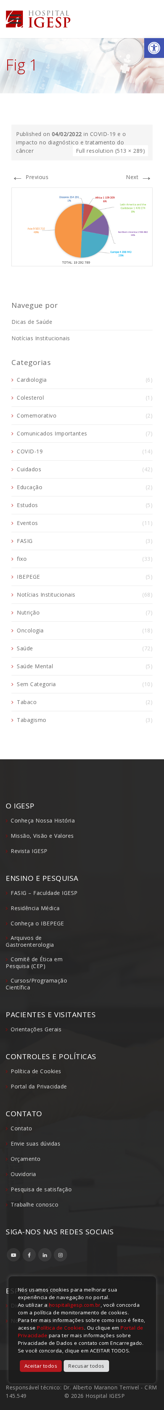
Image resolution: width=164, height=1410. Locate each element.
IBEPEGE (28, 576)
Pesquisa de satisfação (41, 1189)
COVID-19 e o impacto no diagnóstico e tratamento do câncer (71, 142)
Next (139, 177)
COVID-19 (30, 451)
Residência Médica (35, 908)
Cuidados (29, 469)
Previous (29, 177)
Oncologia (30, 630)
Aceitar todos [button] (41, 1365)
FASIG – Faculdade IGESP (44, 892)
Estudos (27, 505)
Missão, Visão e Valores (42, 835)
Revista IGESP (29, 851)
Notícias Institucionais (40, 338)
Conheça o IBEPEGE (37, 923)
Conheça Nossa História (43, 820)
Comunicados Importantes (52, 433)
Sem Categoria (36, 684)
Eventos (27, 523)
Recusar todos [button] (86, 1365)
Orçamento (26, 1158)
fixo (22, 558)
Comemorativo (36, 415)
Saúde (25, 648)
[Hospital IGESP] (38, 19)
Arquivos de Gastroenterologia (30, 941)
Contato (21, 1128)
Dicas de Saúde (31, 321)
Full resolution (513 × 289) (110, 150)
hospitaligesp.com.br (75, 1304)
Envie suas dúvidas (35, 1143)
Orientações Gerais (36, 1029)
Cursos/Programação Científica (36, 984)
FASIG (25, 540)
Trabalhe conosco (34, 1204)
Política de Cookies (36, 1071)
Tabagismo (32, 719)
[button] (154, 48)
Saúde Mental (35, 666)
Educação (29, 487)
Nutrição (28, 612)
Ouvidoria (23, 1174)
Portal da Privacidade (39, 1086)
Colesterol (30, 397)
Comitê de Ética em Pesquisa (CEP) (34, 962)
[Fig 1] (82, 226)
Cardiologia (32, 379)
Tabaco (27, 702)
